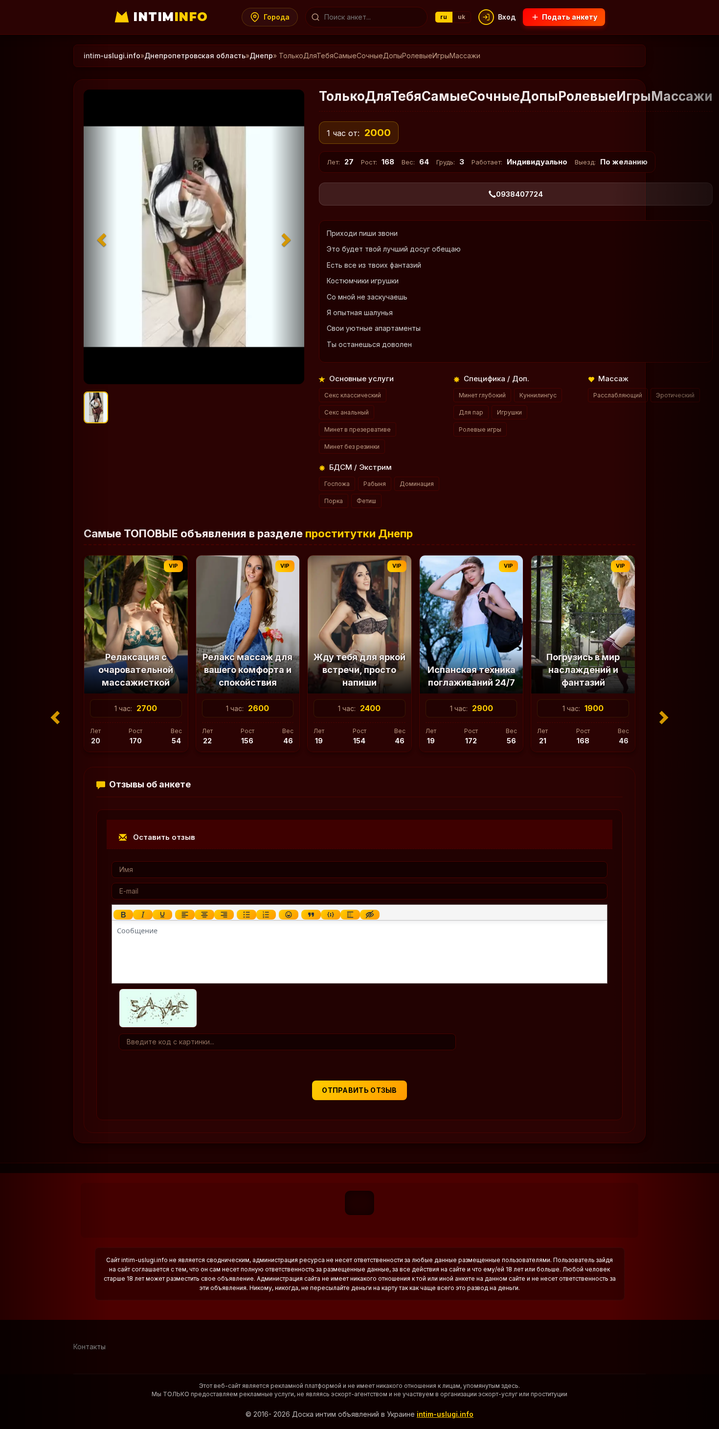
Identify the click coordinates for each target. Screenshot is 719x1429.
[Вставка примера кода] (330, 915)
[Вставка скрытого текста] (370, 915)
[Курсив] (143, 915)
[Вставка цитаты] (311, 915)
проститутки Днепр (359, 533)
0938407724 (519, 194)
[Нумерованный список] (266, 915)
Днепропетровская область (195, 55)
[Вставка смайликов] (288, 915)
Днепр (261, 55)
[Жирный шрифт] (123, 915)
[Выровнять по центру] (204, 915)
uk (462, 17)
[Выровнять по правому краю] (224, 915)
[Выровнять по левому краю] (185, 915)
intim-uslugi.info (112, 55)
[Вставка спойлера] (350, 915)
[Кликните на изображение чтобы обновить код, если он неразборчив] (158, 1007)
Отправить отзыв (359, 1090)
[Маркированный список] (246, 915)
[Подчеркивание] (162, 915)
